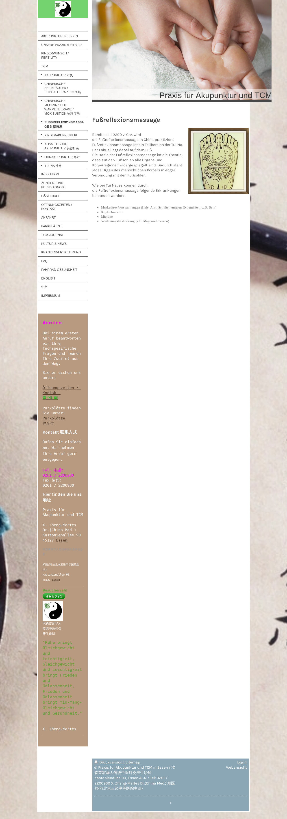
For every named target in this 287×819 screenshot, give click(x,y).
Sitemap (132, 762)
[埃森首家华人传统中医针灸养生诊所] (53, 611)
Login (242, 762)
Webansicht (236, 767)
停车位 (48, 423)
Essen (61, 540)
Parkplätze (54, 418)
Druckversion (110, 762)
